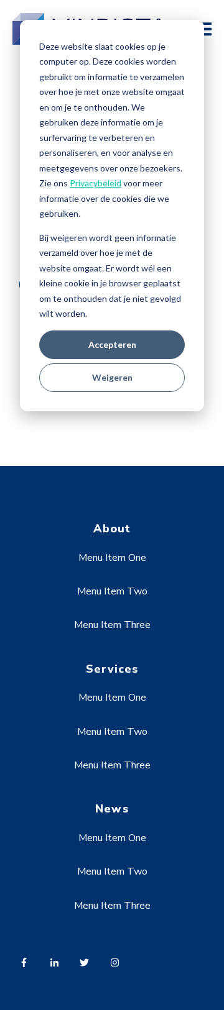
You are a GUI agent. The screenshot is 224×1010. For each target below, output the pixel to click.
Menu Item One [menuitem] (112, 558)
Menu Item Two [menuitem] (112, 591)
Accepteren (112, 344)
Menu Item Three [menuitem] (112, 625)
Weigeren (112, 377)
